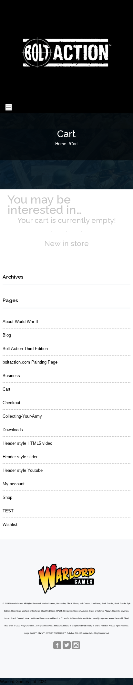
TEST (8, 511)
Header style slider (20, 456)
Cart (6, 389)
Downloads (13, 429)
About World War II (20, 321)
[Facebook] (57, 645)
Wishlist (10, 524)
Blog (7, 335)
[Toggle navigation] (9, 107)
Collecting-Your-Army (22, 416)
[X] (67, 645)
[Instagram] (76, 645)
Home (60, 143)
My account (14, 483)
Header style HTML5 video (27, 443)
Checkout (11, 402)
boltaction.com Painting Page (30, 362)
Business (11, 375)
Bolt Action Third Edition (25, 348)
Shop (7, 497)
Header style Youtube (23, 470)
